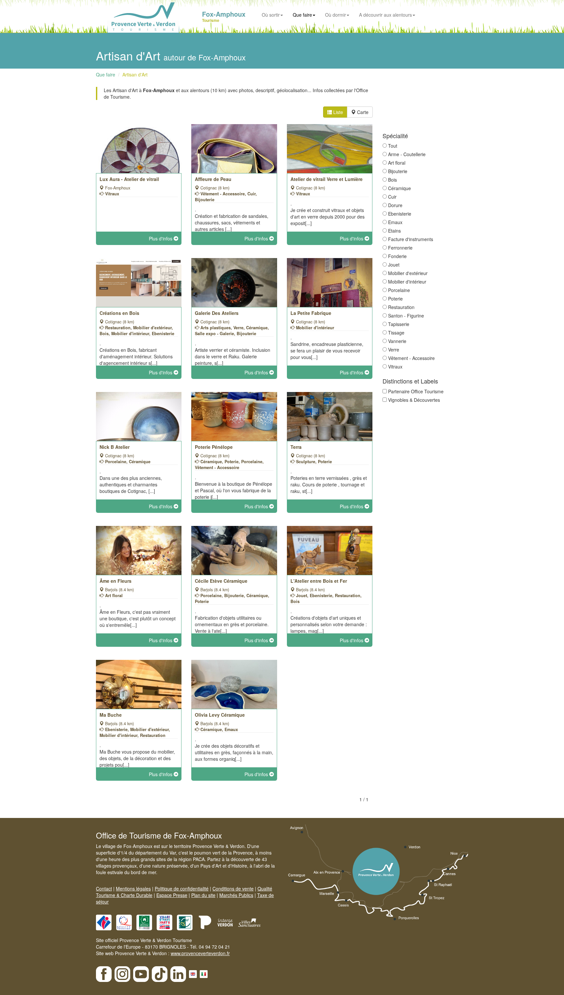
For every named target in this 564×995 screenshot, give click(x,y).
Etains (394, 230)
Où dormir (335, 14)
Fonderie (397, 256)
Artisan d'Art (135, 74)
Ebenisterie (399, 213)
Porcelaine (399, 290)
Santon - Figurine (406, 315)
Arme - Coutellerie (407, 154)
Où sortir (271, 14)
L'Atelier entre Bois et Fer (318, 581)
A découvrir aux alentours (385, 14)
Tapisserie (398, 324)
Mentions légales (133, 888)
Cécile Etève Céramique (221, 581)
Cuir (392, 196)
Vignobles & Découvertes (414, 400)
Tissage (396, 332)
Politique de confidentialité (182, 888)
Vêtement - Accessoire (411, 358)
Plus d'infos (161, 238)
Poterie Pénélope (214, 447)
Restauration (401, 307)
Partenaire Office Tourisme (416, 391)
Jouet (394, 264)
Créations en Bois (119, 313)
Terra (296, 447)
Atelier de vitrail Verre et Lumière (326, 179)
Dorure (395, 205)
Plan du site (203, 895)
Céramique (399, 188)
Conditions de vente (233, 888)
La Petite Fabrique (310, 313)
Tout (392, 145)
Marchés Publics (236, 895)
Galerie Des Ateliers (217, 313)
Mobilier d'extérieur (408, 273)
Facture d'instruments (410, 239)
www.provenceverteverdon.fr (200, 953)
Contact (104, 888)
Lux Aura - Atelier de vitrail (129, 179)
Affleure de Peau (213, 179)
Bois (392, 179)
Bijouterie (397, 171)
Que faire (302, 14)
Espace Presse (171, 895)
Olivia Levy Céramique (220, 714)
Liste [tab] (337, 112)
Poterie (395, 298)
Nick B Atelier (115, 447)
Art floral (396, 162)
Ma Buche (111, 714)
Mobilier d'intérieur (407, 281)
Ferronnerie (400, 247)
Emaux (395, 222)
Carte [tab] (362, 112)
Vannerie (397, 341)
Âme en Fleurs (116, 581)
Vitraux (395, 366)
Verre (393, 349)
